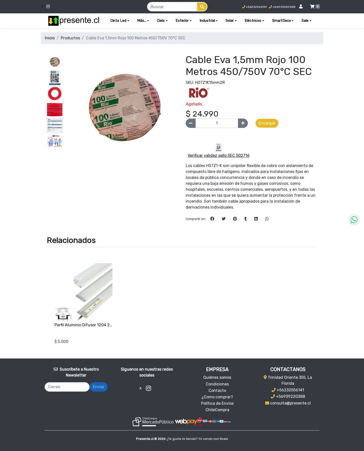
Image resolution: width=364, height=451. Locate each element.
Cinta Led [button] (118, 21)
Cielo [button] (161, 21)
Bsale (224, 439)
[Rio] (198, 92)
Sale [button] (305, 21)
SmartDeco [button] (281, 21)
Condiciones (217, 384)
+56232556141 (256, 7)
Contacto (217, 390)
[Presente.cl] (73, 21)
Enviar (98, 386)
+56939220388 (283, 7)
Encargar (267, 123)
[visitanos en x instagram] (79, 6)
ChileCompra (217, 409)
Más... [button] (141, 21)
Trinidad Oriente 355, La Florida (289, 380)
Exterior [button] (182, 21)
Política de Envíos (217, 403)
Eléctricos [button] (253, 21)
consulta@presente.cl (290, 403)
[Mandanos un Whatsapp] (354, 220)
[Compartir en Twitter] (223, 219)
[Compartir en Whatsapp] (267, 219)
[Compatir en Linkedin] (256, 219)
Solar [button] (230, 21)
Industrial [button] (207, 21)
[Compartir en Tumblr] (245, 219)
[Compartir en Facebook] (212, 219)
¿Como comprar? (217, 397)
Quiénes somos (217, 377)
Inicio (50, 38)
